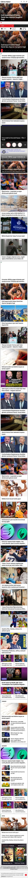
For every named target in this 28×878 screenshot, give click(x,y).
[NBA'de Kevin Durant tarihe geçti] (14, 824)
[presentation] (2, 855)
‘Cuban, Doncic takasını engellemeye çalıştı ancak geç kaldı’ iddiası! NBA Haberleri (13, 836)
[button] (1, 22)
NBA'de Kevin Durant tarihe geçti (10, 832)
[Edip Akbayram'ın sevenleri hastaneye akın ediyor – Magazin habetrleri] (20, 804)
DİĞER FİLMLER (21, 845)
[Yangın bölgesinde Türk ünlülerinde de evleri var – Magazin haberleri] (7, 804)
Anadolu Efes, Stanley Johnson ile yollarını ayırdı (12, 840)
